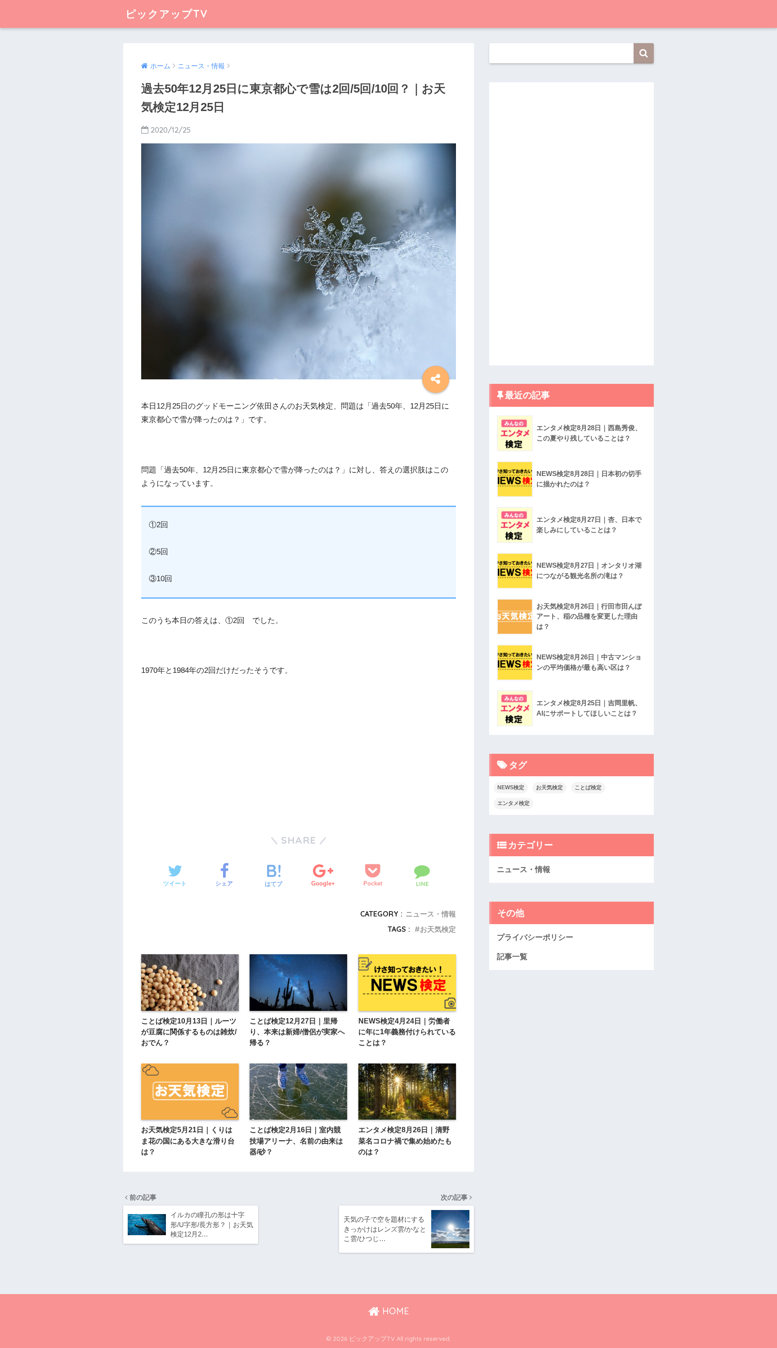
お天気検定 (438, 929)
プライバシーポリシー (535, 937)
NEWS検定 (510, 787)
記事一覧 (512, 956)
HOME (394, 1311)
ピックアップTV (166, 13)
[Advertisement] (217, 745)
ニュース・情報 (431, 913)
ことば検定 (588, 787)
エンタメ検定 (513, 803)
